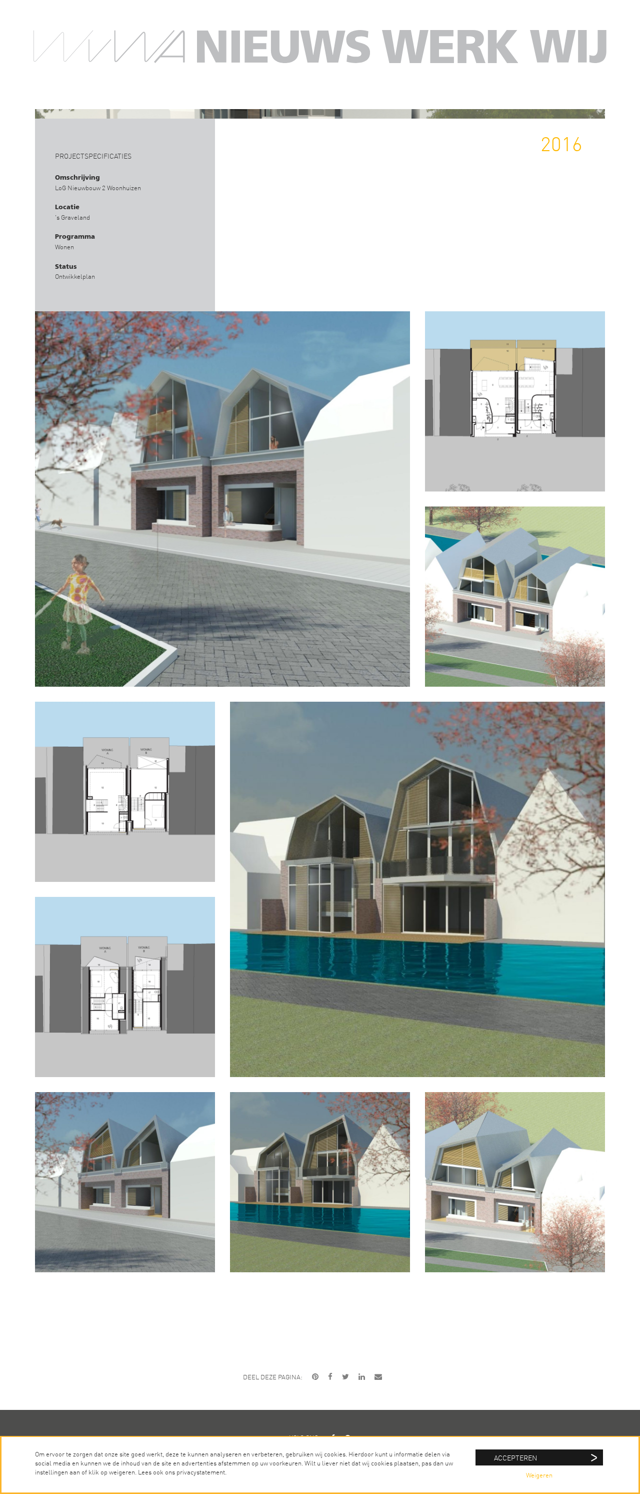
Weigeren (539, 1474)
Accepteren (515, 1457)
